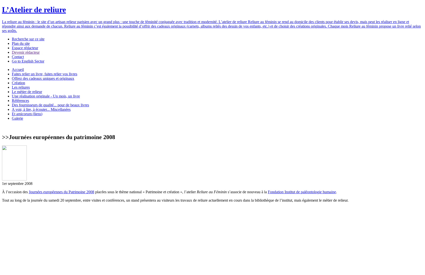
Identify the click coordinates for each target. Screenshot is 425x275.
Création (18, 83)
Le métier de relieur (27, 92)
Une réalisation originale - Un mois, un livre (46, 96)
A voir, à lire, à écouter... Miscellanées (41, 109)
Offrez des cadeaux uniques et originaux (43, 78)
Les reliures (21, 87)
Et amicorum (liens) (27, 114)
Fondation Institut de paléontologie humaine (302, 192)
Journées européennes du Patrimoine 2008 (61, 192)
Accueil (18, 69)
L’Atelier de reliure (34, 9)
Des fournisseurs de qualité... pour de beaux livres (50, 105)
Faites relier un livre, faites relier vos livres (44, 74)
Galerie (17, 118)
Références (20, 100)
